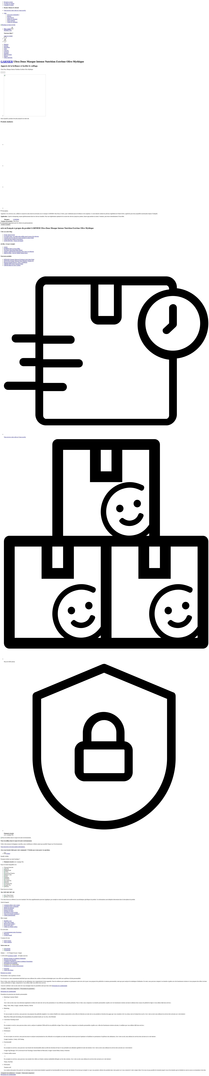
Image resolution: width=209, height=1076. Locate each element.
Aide (5, 13)
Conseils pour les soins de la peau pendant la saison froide (19, 238)
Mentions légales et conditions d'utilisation (15, 958)
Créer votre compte (9, 922)
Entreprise (6, 968)
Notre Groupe (7, 940)
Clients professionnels (9, 915)
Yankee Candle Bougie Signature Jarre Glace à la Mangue (19, 251)
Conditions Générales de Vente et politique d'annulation (18, 961)
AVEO (6, 247)
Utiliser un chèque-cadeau (10, 926)
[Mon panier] (106, 40)
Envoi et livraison (8, 909)
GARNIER (7, 61)
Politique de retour (8, 911)
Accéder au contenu (9, 3)
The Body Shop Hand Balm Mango (13, 250)
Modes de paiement (12, 19)
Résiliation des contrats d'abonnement (13, 966)
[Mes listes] (5, 38)
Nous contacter (11, 20)
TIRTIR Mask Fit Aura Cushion (12, 265)
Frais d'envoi (10, 17)
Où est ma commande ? (13, 14)
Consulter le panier (9, 5)
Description (5, 211)
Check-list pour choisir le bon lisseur (13, 239)
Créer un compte (8, 36)
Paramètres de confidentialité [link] (11, 964)
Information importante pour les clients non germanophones (17, 223)
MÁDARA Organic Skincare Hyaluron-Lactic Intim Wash (19, 259)
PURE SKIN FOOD (9, 235)
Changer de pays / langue (15, 953)
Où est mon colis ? (8, 925)
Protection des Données (10, 960)
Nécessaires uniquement (13, 988)
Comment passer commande (11, 906)
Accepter (3, 988)
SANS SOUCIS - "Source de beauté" (13, 240)
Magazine (6, 933)
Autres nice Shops (8, 970)
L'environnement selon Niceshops (12, 932)
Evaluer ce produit (5, 224)
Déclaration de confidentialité (59, 985)
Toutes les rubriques (12, 22)
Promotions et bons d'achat (11, 912)
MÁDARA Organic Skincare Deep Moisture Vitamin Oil (18, 261)
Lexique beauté (8, 935)
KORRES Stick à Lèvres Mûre (12, 248)
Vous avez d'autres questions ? (12, 914)
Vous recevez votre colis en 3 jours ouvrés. (15, 10)
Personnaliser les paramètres (27, 988)
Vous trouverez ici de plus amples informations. (13, 846)
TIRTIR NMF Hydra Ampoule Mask (13, 264)
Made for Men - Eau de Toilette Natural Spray (16, 253)
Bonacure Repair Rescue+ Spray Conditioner (15, 262)
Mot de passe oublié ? (9, 923)
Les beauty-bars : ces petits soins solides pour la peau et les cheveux (21, 236)
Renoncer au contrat (6, 973)
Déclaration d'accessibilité (10, 963)
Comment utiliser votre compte (12, 905)
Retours (9, 16)
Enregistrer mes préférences (8, 1073)
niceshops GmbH (12, 955)
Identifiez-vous (8, 30)
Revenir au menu (8, 2)
